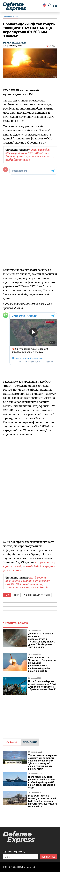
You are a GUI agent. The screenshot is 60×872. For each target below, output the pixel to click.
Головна (6, 17)
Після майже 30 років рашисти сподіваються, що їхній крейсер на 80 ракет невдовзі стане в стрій (41, 782)
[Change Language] (44, 5)
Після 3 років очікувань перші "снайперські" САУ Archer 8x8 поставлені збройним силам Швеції (42, 685)
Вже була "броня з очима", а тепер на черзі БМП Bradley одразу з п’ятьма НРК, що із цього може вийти (42, 801)
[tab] (12, 742)
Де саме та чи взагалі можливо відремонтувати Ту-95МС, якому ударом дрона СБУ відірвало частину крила (41, 640)
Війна (16, 595)
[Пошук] (49, 5)
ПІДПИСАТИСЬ (48, 857)
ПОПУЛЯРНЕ (30, 742)
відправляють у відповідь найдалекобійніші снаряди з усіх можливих (29, 566)
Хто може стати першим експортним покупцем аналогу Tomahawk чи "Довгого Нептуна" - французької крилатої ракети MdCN (42, 762)
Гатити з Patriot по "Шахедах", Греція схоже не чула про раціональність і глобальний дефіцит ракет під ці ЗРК (42, 664)
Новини (14, 17)
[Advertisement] (30, 715)
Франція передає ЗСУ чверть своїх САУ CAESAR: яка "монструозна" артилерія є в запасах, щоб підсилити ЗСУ (29, 154)
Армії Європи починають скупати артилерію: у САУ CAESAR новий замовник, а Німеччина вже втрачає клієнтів (27, 582)
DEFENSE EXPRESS (15, 42)
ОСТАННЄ (12, 742)
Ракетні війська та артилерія (36, 595)
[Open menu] (55, 5)
